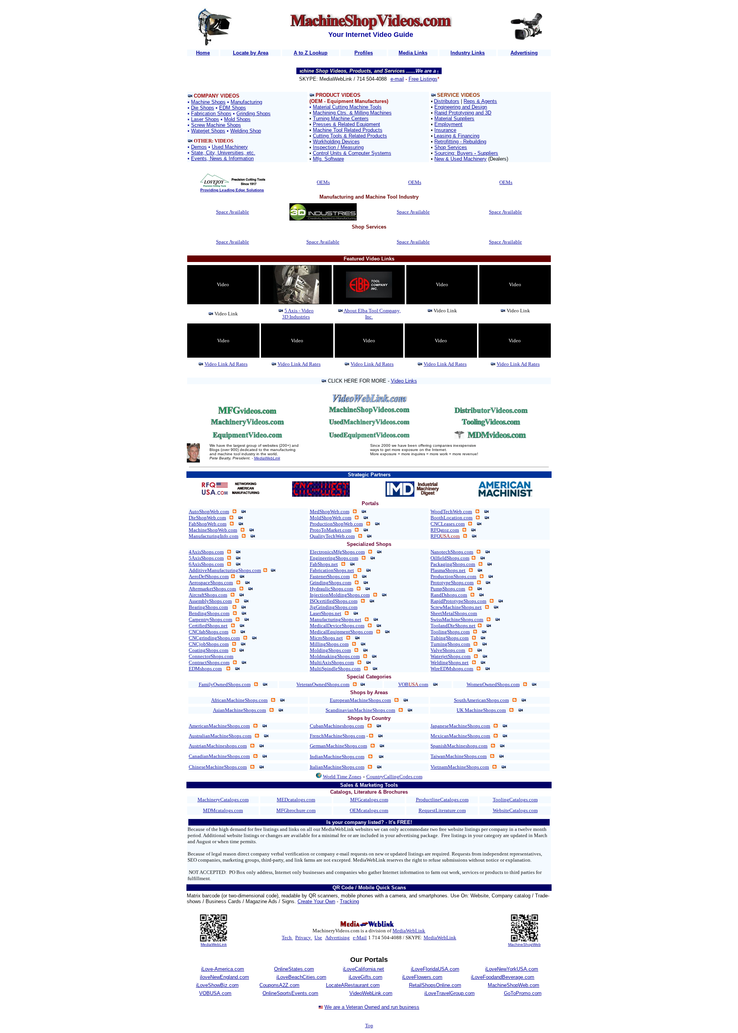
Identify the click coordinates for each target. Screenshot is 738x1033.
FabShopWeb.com (207, 524)
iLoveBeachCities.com (301, 977)
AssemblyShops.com (210, 601)
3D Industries (296, 317)
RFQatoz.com (444, 530)
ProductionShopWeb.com (336, 524)
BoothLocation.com (451, 518)
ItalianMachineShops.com (337, 767)
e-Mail (360, 937)
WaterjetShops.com (450, 656)
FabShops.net (324, 564)
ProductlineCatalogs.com (442, 800)
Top (369, 1025)
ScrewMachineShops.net (456, 607)
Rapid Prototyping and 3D (462, 113)
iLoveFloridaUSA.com (435, 969)
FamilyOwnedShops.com (225, 684)
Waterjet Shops (208, 131)
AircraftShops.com (208, 595)
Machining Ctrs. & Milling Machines (352, 113)
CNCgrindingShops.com (214, 638)
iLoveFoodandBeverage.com (502, 977)
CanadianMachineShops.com (219, 756)
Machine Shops (208, 102)
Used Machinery (230, 147)
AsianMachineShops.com (239, 710)
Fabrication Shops (211, 113)
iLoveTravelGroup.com (449, 993)
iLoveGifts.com (365, 977)
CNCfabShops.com (208, 632)
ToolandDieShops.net (452, 625)
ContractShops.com (209, 662)
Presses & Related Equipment (346, 124)
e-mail (397, 79)
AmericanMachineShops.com (219, 726)
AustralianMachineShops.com (220, 736)
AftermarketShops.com (212, 589)
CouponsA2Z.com (279, 985)
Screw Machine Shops (216, 125)
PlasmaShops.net (447, 570)
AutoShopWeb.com (209, 511)
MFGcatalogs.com (369, 800)
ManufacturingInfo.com (213, 536)
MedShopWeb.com (329, 511)
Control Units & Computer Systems (352, 153)
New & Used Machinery (460, 159)
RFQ (445, 536)
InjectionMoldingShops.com (340, 595)
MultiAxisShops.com (332, 662)
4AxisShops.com (206, 552)
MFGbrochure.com (296, 810)
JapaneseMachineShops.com (460, 726)
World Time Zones (342, 776)
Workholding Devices (336, 141)
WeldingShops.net (449, 662)
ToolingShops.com (450, 632)
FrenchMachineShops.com (337, 736)
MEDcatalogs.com (296, 800)
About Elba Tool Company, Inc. (372, 314)
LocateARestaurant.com (353, 985)
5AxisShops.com (206, 558)
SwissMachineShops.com (456, 619)
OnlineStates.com (294, 969)
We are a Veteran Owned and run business (371, 1007)
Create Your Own (316, 901)
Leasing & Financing (456, 136)
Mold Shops (237, 119)
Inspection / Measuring (338, 147)
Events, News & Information (222, 158)
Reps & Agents (480, 101)
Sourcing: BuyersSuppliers (466, 153)
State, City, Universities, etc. (223, 153)
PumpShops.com (447, 589)
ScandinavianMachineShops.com (360, 710)
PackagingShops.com (452, 564)
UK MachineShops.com (481, 710)
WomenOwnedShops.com (493, 684)
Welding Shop (245, 131)
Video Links (404, 381)
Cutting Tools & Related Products (350, 136)
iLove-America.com (222, 969)
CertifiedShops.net (208, 625)
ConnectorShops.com (211, 656)
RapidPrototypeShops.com (458, 601)
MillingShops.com (329, 644)
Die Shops (202, 108)
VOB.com (413, 684)
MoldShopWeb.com (330, 518)
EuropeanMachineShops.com (360, 700)
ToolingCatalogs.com (515, 800)
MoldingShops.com (330, 650)
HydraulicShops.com (331, 589)
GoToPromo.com (523, 993)
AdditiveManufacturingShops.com (225, 570)
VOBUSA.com (215, 993)
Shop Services (450, 147)
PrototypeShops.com (452, 582)
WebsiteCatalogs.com (515, 810)
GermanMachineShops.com (338, 746)
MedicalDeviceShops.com (337, 625)
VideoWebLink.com (370, 993)
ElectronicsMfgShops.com (337, 552)
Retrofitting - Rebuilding (460, 141)
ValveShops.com (447, 650)
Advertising (337, 937)
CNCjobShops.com (209, 644)
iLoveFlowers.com (422, 977)
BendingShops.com (209, 613)
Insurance (445, 130)
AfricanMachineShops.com (239, 700)
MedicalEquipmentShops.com (341, 632)
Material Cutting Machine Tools (347, 107)
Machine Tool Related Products (347, 130)
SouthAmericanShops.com (481, 700)
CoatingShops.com (208, 650)
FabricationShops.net (332, 570)
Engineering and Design (460, 107)
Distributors (446, 101)
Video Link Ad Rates (226, 364)
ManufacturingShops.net (335, 619)
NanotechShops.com (451, 552)
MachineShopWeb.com (213, 530)
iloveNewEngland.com (224, 977)
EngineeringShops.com (334, 558)
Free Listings (423, 79)
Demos (199, 147)
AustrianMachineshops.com (218, 746)
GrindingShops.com (330, 582)
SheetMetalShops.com (453, 613)
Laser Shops (205, 119)
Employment (448, 124)
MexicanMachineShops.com (460, 736)
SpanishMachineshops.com (458, 746)
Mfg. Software (328, 159)
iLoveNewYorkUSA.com (511, 969)
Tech (287, 937)
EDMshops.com (205, 669)
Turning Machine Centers (341, 118)
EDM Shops (232, 108)
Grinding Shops (253, 113)
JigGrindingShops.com (333, 607)
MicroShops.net (326, 638)
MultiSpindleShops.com (335, 669)
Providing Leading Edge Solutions (232, 190)
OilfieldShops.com (449, 558)
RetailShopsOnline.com (435, 985)
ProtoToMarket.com (330, 530)
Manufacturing (246, 102)
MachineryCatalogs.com (223, 800)
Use (318, 937)
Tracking (349, 901)
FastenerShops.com (330, 576)
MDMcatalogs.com (223, 810)
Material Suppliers (454, 118)
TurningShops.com (450, 644)
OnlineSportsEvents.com (290, 993)
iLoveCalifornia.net (363, 969)
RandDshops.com (448, 595)
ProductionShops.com (453, 576)
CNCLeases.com (447, 524)
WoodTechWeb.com (451, 511)
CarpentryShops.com (210, 619)
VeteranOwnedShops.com (322, 684)
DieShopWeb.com (207, 518)
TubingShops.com (449, 638)
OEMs (323, 182)
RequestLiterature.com (442, 810)
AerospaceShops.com (211, 582)
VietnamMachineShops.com (459, 767)
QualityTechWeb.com (332, 536)
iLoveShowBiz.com (217, 985)
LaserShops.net (325, 613)
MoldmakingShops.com (335, 656)
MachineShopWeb (524, 944)
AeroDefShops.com (209, 576)
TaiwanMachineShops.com (458, 756)
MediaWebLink (267, 458)
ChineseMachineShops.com (218, 767)
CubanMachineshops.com (337, 726)
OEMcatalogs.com (369, 810)
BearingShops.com (208, 607)
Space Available (232, 212)
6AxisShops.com (206, 564)
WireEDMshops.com (451, 669)
